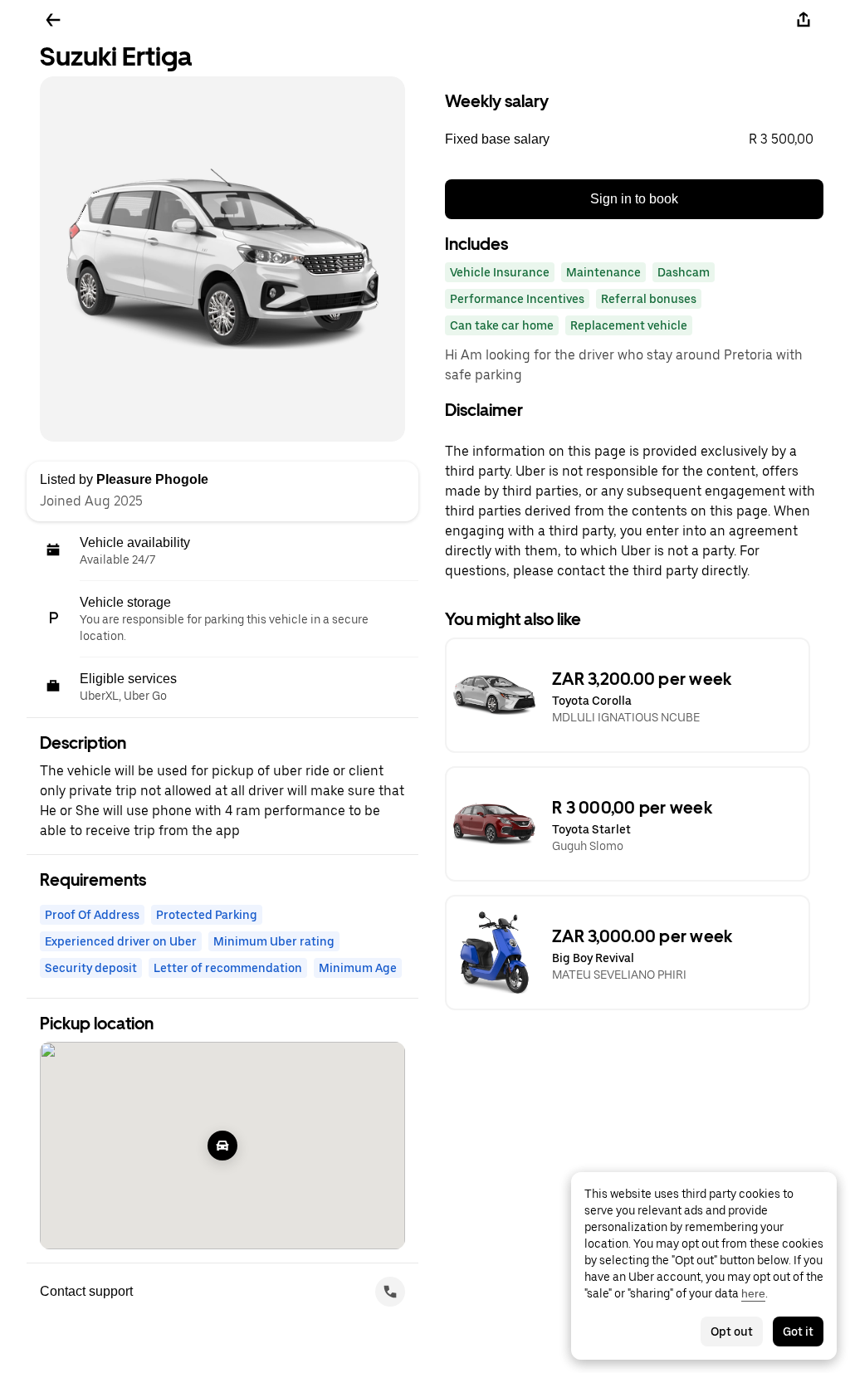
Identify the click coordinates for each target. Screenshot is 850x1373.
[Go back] (53, 20)
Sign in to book (634, 199)
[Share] (803, 20)
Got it (798, 1331)
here (753, 1293)
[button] (634, 139)
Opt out (732, 1331)
